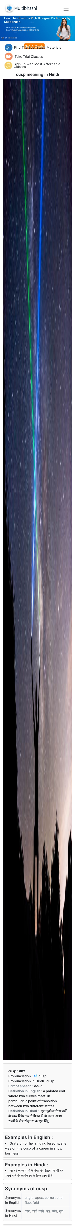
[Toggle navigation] (66, 9)
